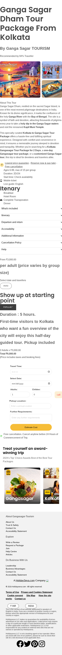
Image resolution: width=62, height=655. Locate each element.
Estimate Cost (31, 427)
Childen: (36, 389)
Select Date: (16, 378)
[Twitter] (27, 643)
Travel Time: (16, 366)
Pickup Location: (17, 401)
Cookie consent (15, 595)
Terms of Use (12, 592)
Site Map (30, 595)
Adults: (14, 389)
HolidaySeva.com (25, 580)
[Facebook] (20, 643)
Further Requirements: (21, 411)
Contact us (20, 598)
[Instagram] (41, 643)
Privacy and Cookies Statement (36, 592)
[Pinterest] (34, 643)
